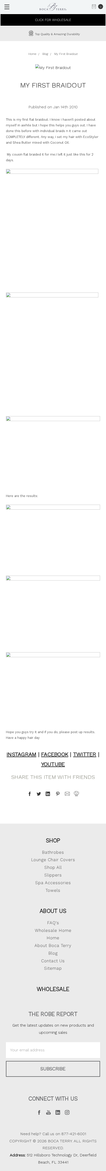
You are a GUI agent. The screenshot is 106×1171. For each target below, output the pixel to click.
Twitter (84, 754)
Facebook (54, 754)
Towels (53, 890)
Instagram (21, 754)
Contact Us (53, 960)
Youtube (53, 764)
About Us (53, 911)
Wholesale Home (53, 930)
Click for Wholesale (53, 20)
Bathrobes (53, 852)
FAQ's (53, 922)
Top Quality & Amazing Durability (57, 34)
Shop (53, 840)
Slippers (53, 875)
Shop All (53, 867)
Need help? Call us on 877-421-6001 (53, 1133)
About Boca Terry (53, 945)
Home (53, 937)
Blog (53, 953)
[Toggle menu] (7, 7)
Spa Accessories (53, 882)
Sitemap (53, 968)
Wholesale (53, 989)
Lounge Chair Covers (53, 859)
